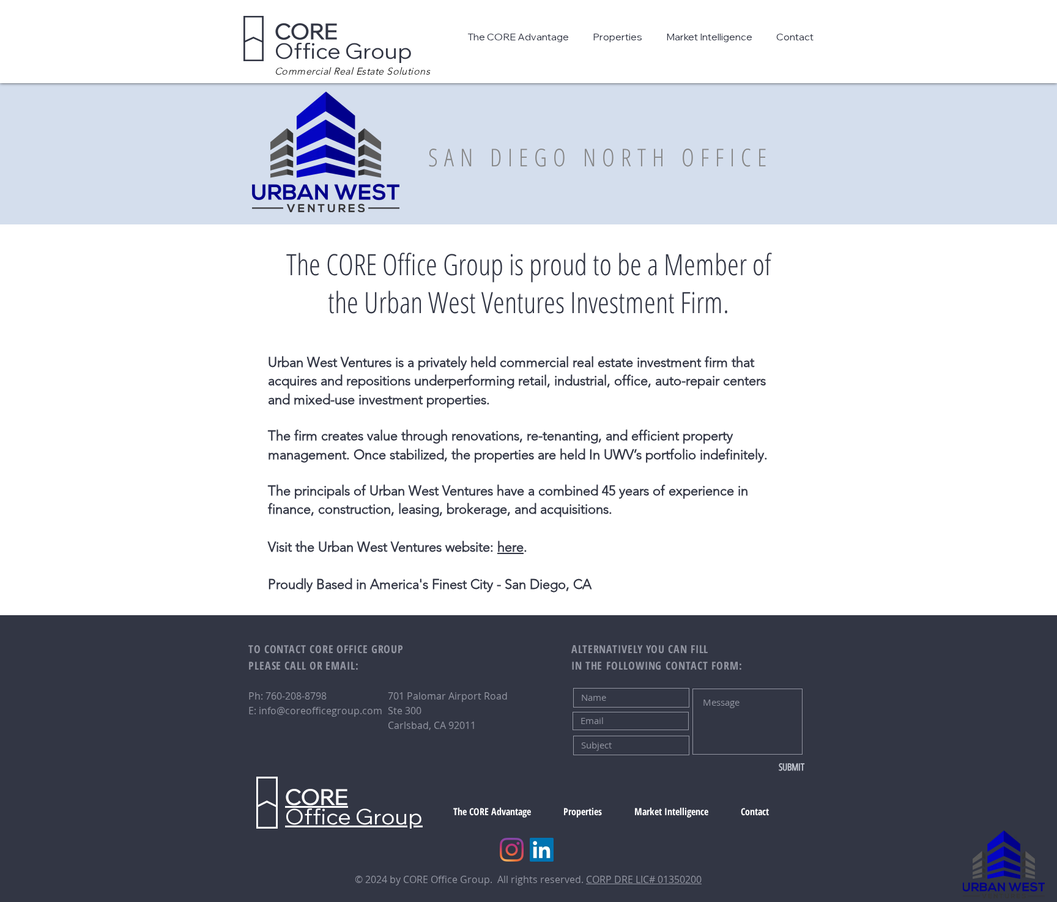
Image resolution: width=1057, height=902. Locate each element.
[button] (521, 36)
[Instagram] (512, 850)
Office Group (343, 40)
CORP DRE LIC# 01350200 (644, 879)
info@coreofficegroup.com (320, 710)
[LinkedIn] (542, 850)
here (510, 547)
